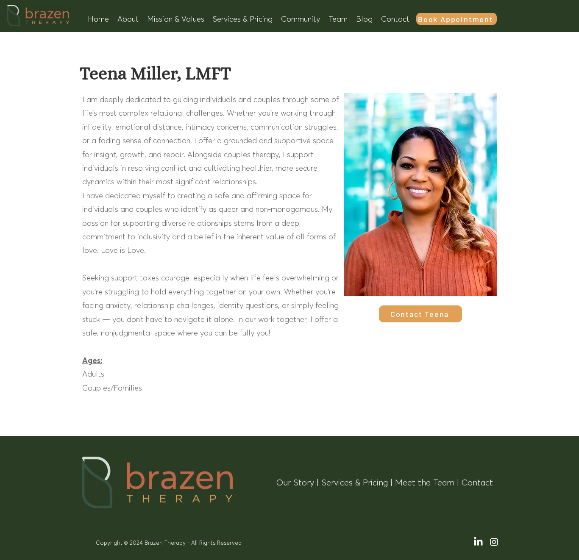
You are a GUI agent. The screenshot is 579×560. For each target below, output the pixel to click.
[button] (128, 18)
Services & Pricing (354, 482)
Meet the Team (424, 482)
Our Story (295, 482)
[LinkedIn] (478, 542)
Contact (477, 482)
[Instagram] (494, 542)
